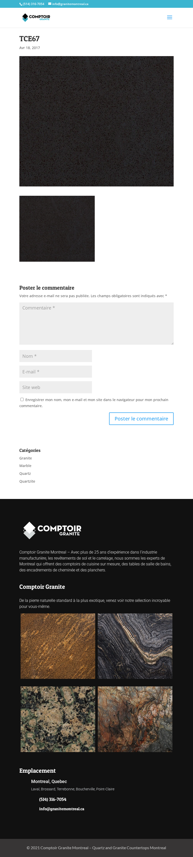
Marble (25, 465)
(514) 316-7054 (33, 4)
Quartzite (27, 481)
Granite (25, 458)
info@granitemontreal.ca (61, 808)
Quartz (25, 473)
